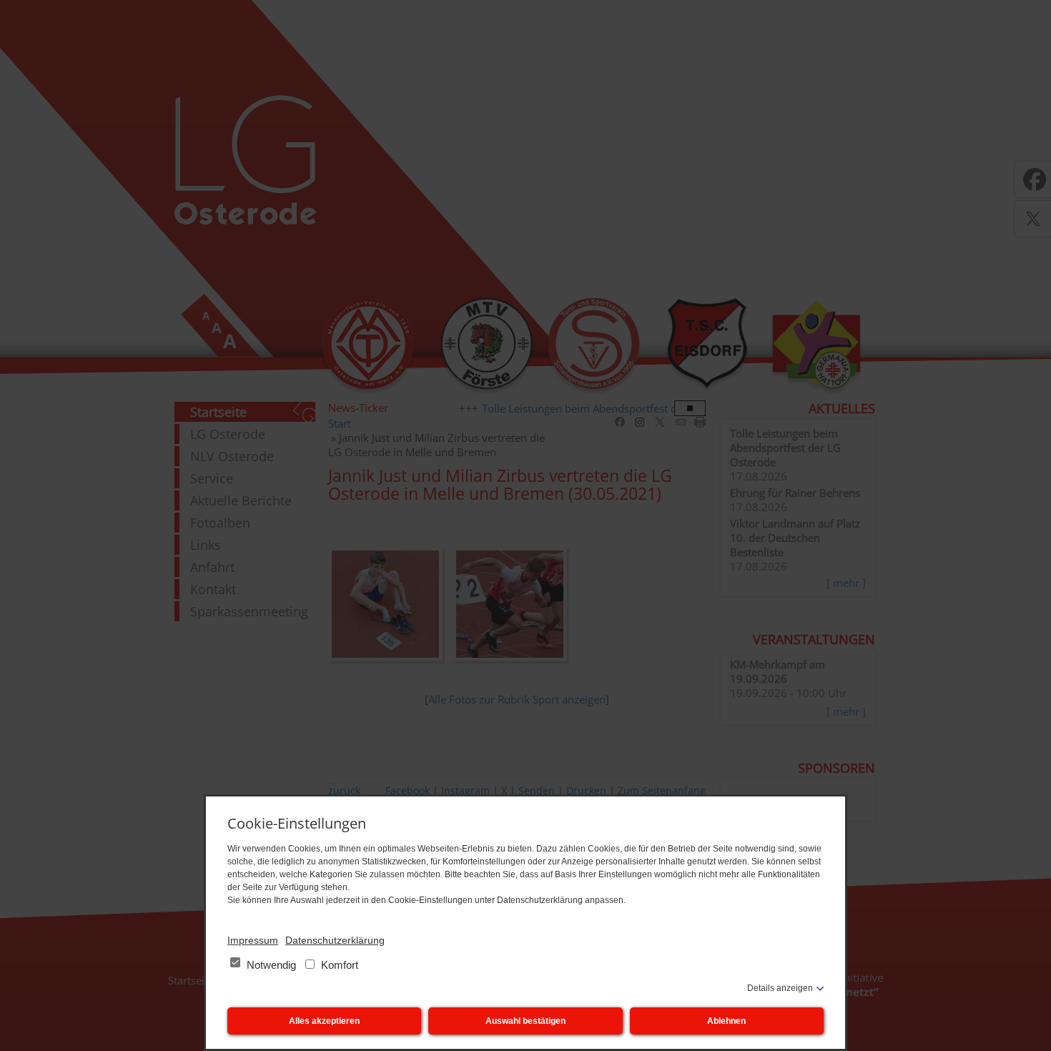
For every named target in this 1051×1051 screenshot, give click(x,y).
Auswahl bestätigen (525, 1021)
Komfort (338, 965)
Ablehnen (726, 1021)
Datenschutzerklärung (335, 940)
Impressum (252, 940)
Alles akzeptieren (324, 1021)
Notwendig (271, 965)
